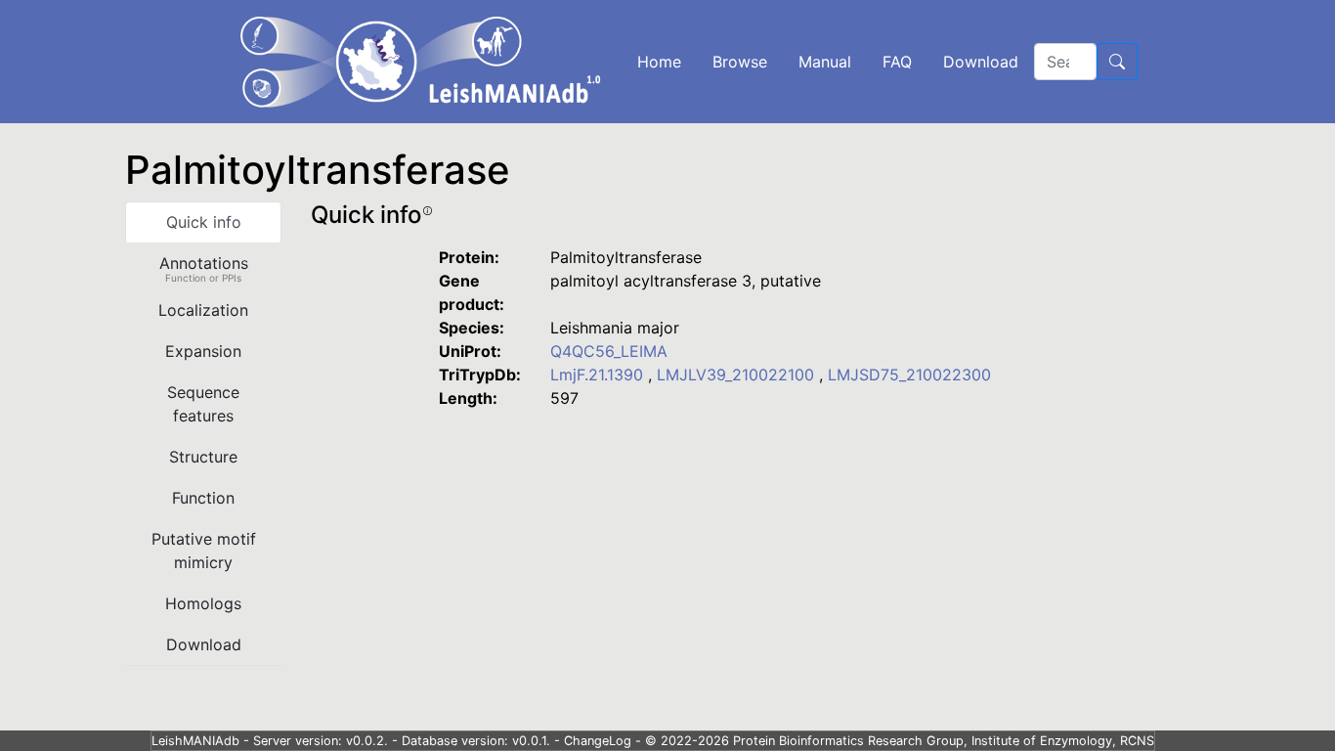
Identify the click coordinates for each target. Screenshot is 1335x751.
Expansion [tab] (203, 351)
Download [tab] (203, 644)
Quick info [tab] (203, 222)
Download (980, 61)
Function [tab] (203, 498)
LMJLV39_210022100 (738, 374)
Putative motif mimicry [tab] (203, 550)
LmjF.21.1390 (599, 374)
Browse (739, 61)
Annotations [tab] (203, 268)
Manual (824, 61)
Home (659, 61)
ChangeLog (597, 740)
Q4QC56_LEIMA (609, 351)
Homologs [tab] (203, 603)
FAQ (897, 61)
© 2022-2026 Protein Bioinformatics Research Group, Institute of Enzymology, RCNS (899, 740)
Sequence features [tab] (203, 403)
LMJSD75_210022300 (909, 374)
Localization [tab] (203, 310)
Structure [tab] (203, 456)
